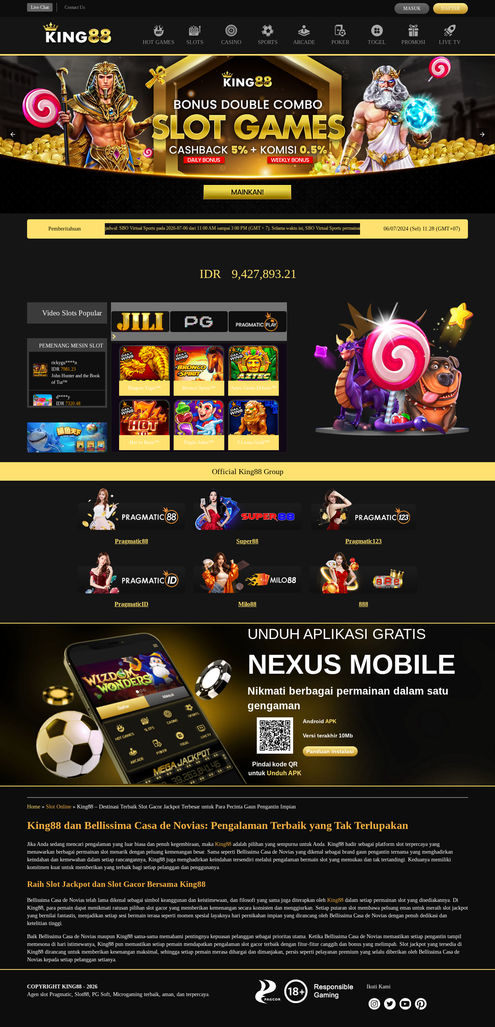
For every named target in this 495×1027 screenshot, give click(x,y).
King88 (223, 844)
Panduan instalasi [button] (330, 751)
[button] (12, 134)
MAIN (144, 371)
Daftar (450, 8)
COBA (144, 354)
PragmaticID (131, 604)
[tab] (140, 321)
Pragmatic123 (363, 541)
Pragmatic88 (131, 541)
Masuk (412, 8)
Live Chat (40, 7)
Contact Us (75, 7)
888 (363, 604)
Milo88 (247, 604)
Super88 (247, 541)
